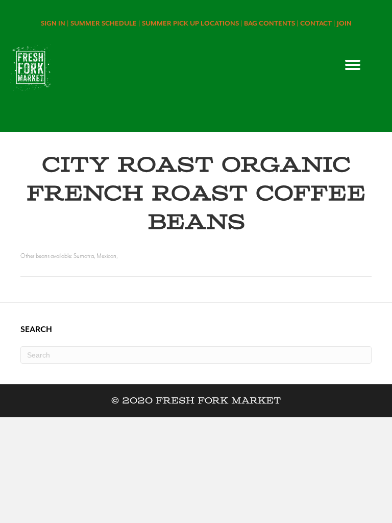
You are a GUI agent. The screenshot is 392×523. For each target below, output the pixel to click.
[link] (55, 23)
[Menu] (352, 65)
